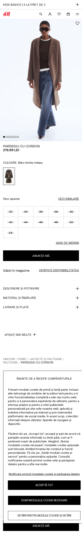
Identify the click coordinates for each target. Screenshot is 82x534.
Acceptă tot (44, 485)
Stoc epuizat (11, 198)
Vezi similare (68, 198)
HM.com (9, 359)
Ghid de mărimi (67, 242)
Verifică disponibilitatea (59, 270)
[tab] (4, 137)
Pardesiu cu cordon (37, 362)
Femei (22, 359)
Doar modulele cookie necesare (44, 500)
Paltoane (10, 362)
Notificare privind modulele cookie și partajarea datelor (44, 474)
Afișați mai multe (18, 334)
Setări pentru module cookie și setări (44, 515)
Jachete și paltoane (46, 359)
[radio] (9, 176)
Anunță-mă (41, 255)
